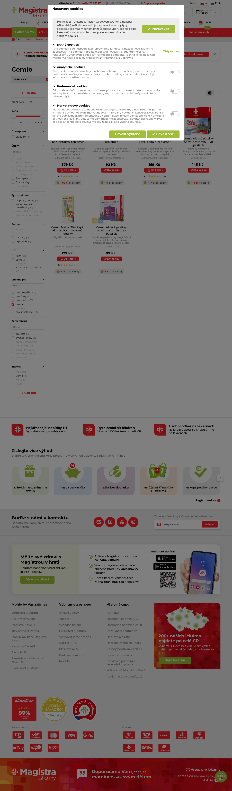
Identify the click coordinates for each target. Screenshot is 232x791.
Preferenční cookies (72, 86)
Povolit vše (160, 29)
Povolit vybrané (127, 134)
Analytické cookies (71, 67)
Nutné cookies (68, 44)
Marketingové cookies (73, 105)
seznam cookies (67, 36)
